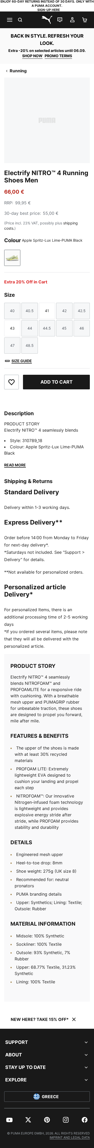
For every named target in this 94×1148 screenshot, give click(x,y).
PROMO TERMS (58, 55)
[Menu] (9, 20)
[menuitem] (9, 1120)
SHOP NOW (32, 55)
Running (18, 70)
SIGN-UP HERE (48, 10)
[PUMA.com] (47, 20)
